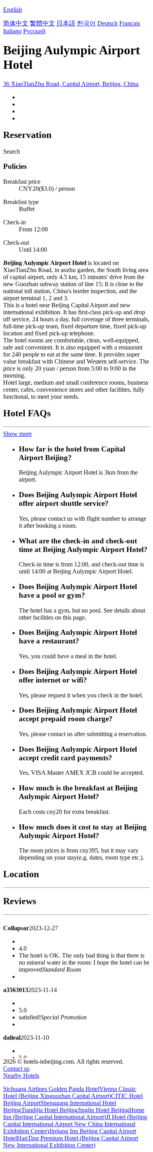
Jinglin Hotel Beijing (103, 1110)
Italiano (12, 31)
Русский (34, 31)
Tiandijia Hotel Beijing (49, 1110)
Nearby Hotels (21, 1075)
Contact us (16, 1068)
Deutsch (107, 23)
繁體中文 (42, 23)
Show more (17, 433)
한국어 (86, 23)
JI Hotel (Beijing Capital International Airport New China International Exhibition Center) (75, 1124)
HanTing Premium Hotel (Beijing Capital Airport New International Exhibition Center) (70, 1141)
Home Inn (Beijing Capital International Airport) (73, 1113)
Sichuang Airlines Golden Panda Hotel (51, 1089)
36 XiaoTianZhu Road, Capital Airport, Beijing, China (70, 84)
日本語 (65, 23)
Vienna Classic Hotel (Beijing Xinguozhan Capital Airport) (69, 1092)
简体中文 (15, 23)
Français (129, 23)
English (12, 9)
